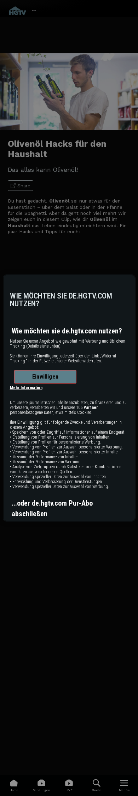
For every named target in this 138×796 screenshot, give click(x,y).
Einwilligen (45, 376)
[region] (69, 398)
